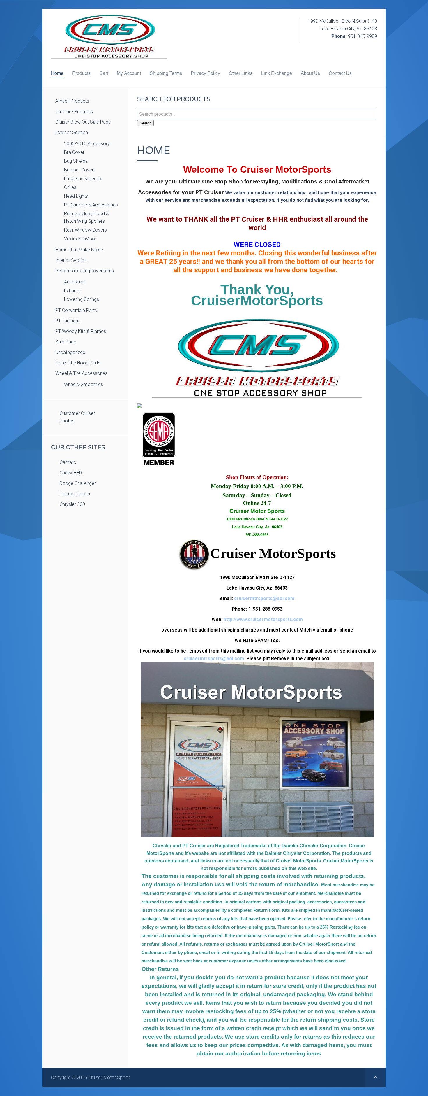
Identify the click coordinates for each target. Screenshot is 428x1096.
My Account (129, 73)
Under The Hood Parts (77, 363)
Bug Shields (76, 161)
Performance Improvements (84, 270)
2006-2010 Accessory (87, 143)
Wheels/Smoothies (83, 384)
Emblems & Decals (83, 178)
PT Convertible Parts (76, 310)
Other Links (240, 73)
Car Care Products (74, 111)
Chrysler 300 (72, 504)
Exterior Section (71, 132)
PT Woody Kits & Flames (80, 331)
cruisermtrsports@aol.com (264, 598)
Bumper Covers (80, 170)
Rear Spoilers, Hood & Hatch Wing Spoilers (86, 217)
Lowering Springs (81, 299)
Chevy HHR (71, 473)
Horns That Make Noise (79, 249)
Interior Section (71, 260)
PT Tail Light (67, 321)
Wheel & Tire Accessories (81, 373)
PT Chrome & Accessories (91, 205)
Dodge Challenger (78, 483)
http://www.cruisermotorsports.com (263, 619)
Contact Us (340, 73)
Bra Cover (74, 152)
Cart (103, 73)
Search (145, 123)
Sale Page (65, 342)
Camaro (68, 462)
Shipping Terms (166, 73)
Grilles (70, 187)
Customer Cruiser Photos (77, 417)
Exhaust (72, 290)
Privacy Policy (205, 73)
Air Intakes (75, 282)
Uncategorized (70, 352)
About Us (310, 73)
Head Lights (76, 196)
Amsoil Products (72, 101)
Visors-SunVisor (80, 238)
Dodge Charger (75, 494)
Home (57, 73)
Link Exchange (276, 73)
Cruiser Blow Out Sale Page (83, 122)
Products (81, 73)
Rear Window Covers (85, 230)
